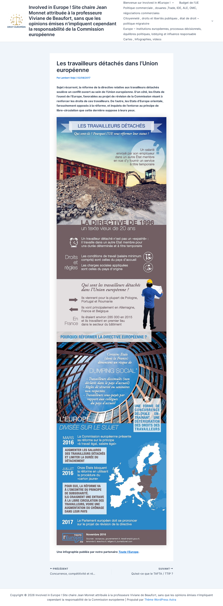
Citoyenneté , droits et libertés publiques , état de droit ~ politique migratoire (161, 21)
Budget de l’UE (189, 2)
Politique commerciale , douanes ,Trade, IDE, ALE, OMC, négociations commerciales (160, 10)
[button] (172, 2)
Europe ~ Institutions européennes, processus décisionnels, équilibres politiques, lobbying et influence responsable (162, 31)
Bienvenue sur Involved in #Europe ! (146, 2)
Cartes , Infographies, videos (142, 39)
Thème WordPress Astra (160, 599)
